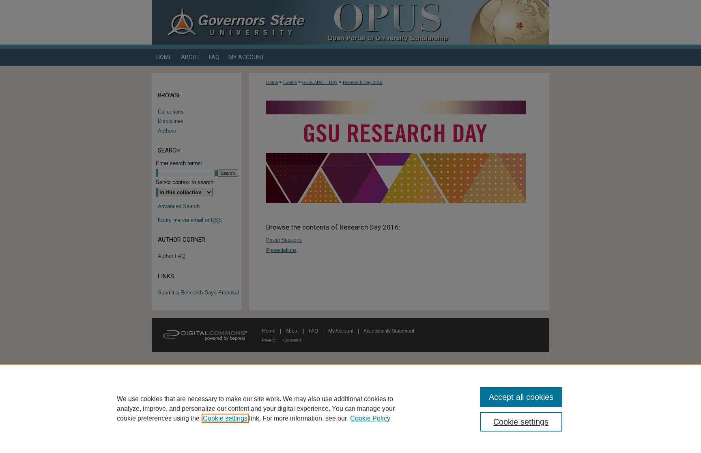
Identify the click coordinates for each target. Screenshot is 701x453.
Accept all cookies (521, 397)
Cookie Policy (370, 418)
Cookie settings (225, 418)
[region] (350, 408)
